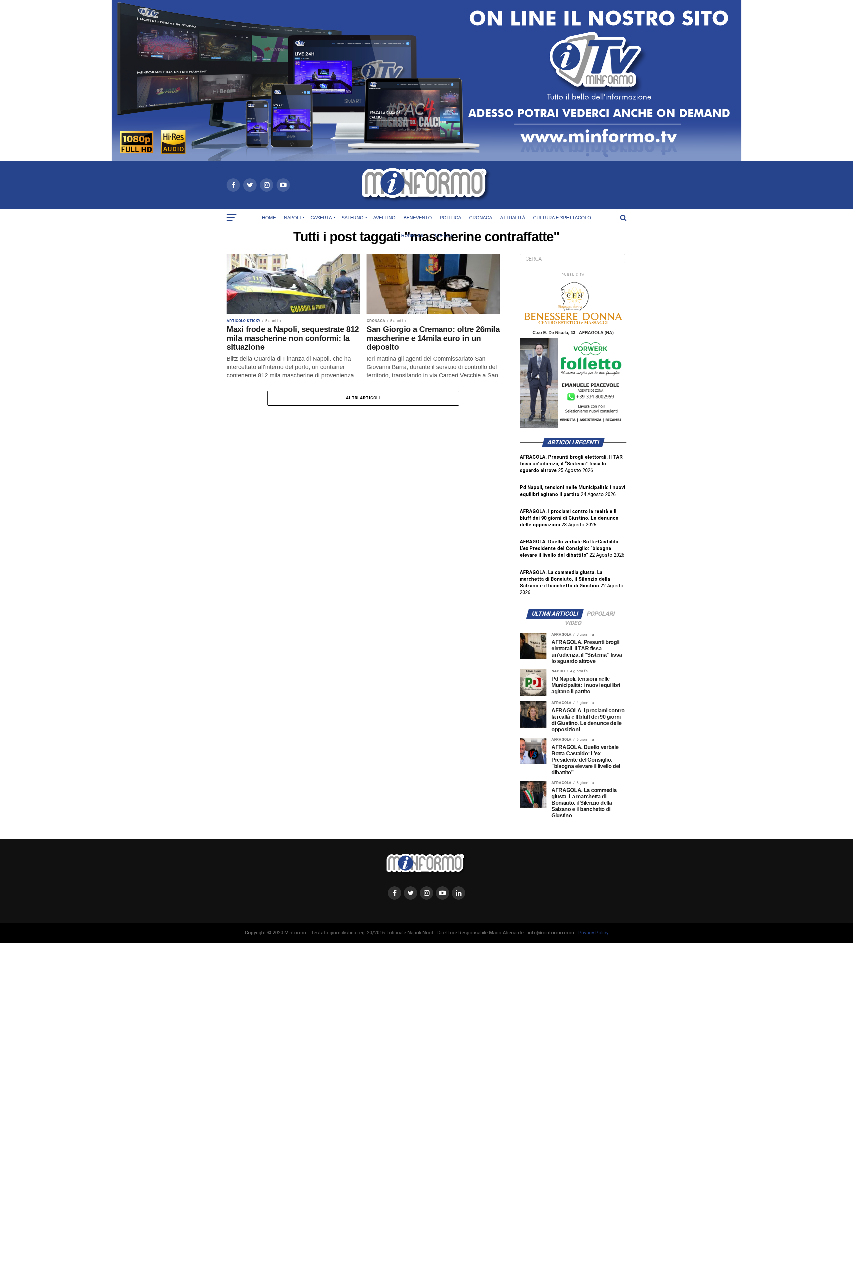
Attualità (512, 217)
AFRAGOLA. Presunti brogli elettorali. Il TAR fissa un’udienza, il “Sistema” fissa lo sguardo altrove (571, 463)
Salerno (353, 217)
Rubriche (413, 235)
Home (269, 217)
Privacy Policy (593, 933)
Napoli (292, 217)
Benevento (418, 217)
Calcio (443, 235)
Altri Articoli (363, 397)
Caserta (321, 217)
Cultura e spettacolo (562, 217)
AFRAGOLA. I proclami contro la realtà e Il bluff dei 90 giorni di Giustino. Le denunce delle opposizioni (569, 518)
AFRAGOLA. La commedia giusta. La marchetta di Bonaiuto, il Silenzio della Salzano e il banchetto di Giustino (565, 579)
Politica (450, 217)
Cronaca (480, 217)
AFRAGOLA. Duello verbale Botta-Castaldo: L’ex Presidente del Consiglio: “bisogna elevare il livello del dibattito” (570, 548)
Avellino (384, 217)
